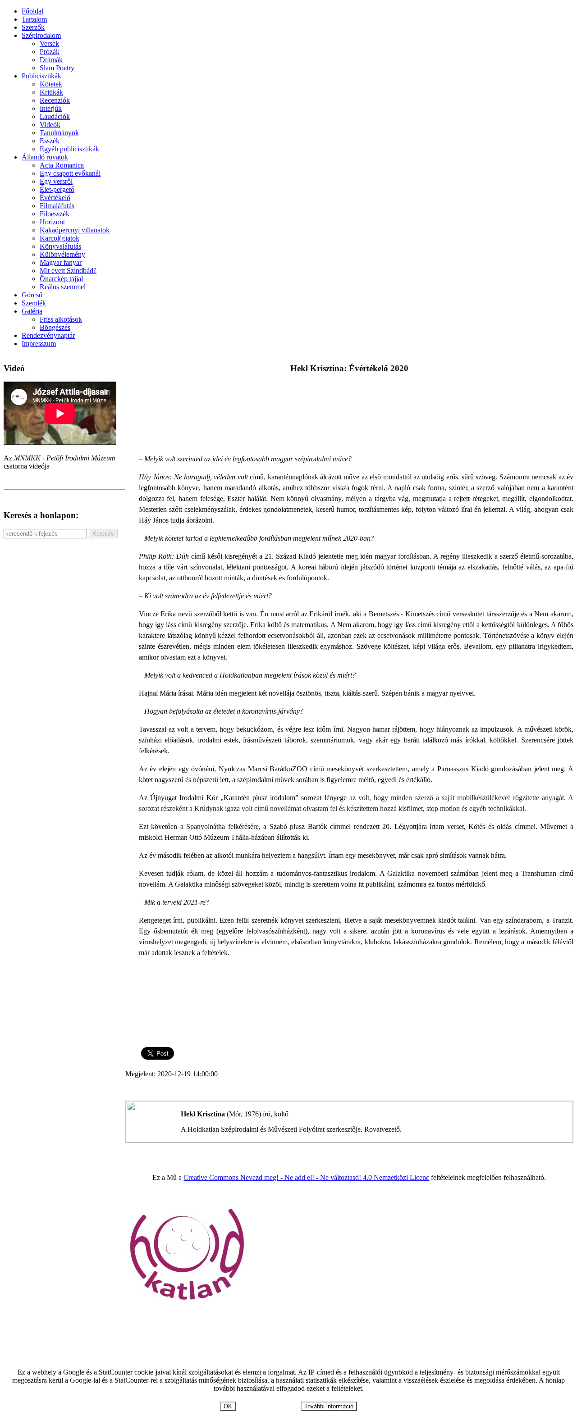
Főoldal (32, 11)
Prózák (50, 51)
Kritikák (51, 92)
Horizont (52, 222)
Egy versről (56, 181)
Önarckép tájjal (61, 278)
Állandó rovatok (45, 157)
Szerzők (33, 27)
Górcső (32, 295)
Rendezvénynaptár (48, 335)
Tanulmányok (59, 133)
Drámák (51, 60)
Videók (50, 124)
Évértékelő (55, 197)
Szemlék (34, 303)
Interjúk (51, 108)
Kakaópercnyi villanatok (75, 230)
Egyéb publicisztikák (69, 149)
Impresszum (39, 343)
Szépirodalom (41, 35)
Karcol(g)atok (59, 238)
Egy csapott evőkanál (70, 173)
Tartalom (34, 19)
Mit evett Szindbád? (68, 270)
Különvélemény (62, 254)
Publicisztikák (41, 76)
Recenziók (55, 100)
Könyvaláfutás (60, 246)
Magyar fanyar (61, 262)
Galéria (32, 311)
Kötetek (51, 84)
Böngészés (55, 327)
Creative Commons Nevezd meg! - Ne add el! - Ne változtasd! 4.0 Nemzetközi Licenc (306, 1177)
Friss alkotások (61, 319)
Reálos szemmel (63, 287)
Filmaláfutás (57, 205)
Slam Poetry (57, 68)
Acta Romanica (62, 165)
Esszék (50, 141)
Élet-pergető (57, 189)
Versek (49, 43)
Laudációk (55, 116)
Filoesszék (54, 214)
